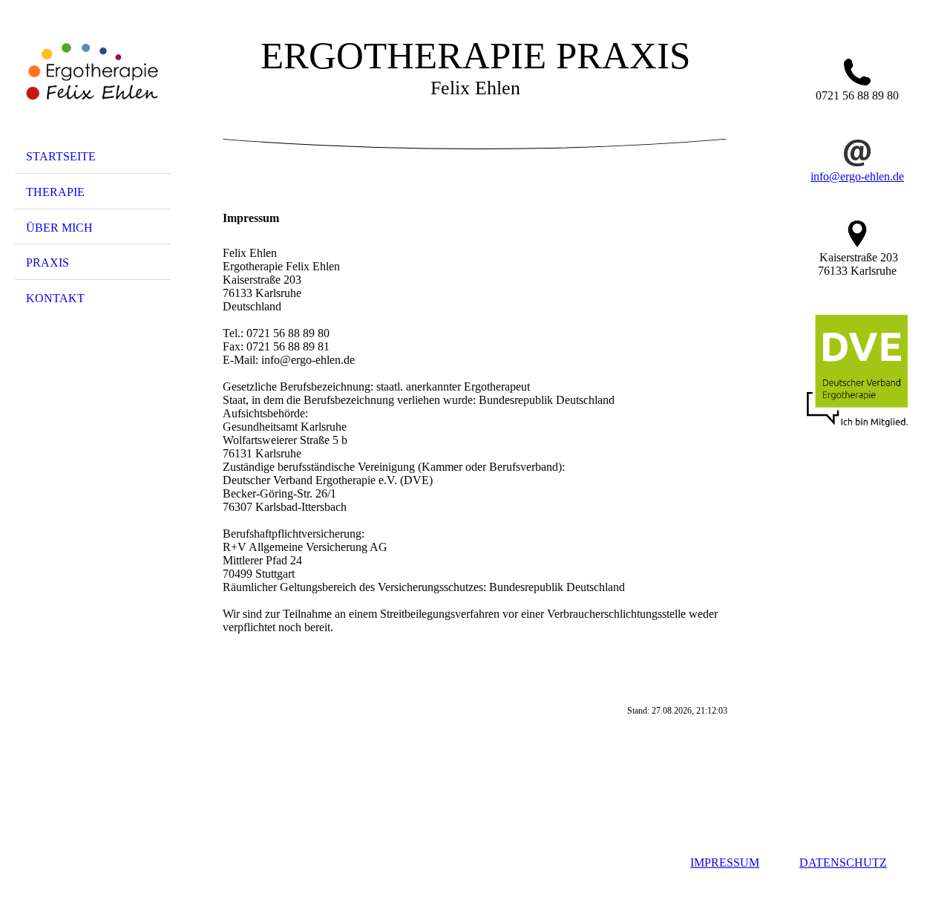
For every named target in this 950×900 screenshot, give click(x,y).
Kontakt (55, 298)
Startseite (61, 156)
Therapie (55, 192)
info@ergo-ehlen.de (857, 176)
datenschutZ (843, 862)
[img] (93, 76)
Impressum (724, 862)
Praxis (47, 262)
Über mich (59, 227)
